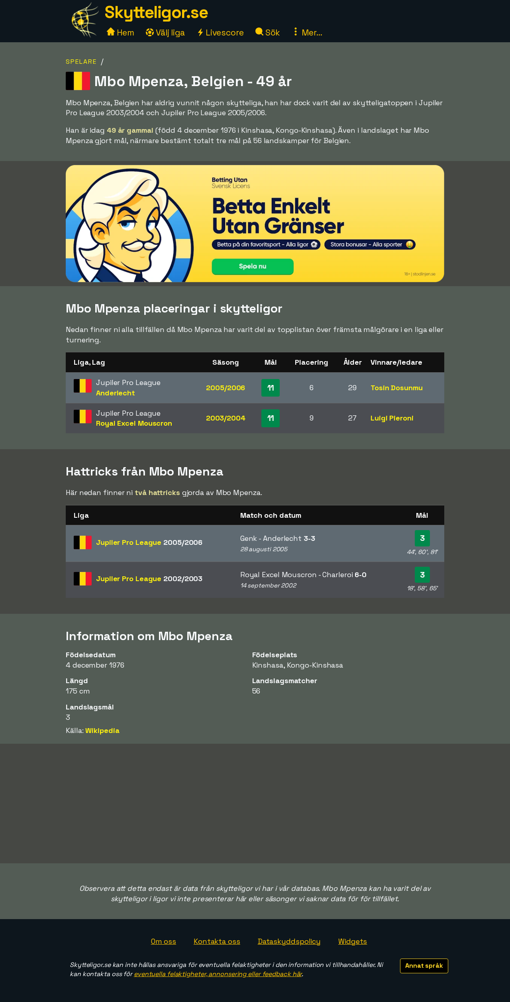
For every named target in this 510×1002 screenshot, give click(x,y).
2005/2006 (225, 387)
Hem (124, 32)
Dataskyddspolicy (289, 941)
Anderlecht (115, 392)
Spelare (81, 61)
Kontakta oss (217, 941)
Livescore (224, 32)
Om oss (163, 941)
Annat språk (424, 965)
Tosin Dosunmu (397, 387)
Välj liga (169, 32)
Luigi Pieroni (392, 417)
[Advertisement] (255, 803)
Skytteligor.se (156, 12)
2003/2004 (225, 417)
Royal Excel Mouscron (134, 423)
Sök (271, 32)
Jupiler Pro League (149, 542)
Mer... (311, 32)
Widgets (352, 941)
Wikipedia (102, 730)
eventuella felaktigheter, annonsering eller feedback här (218, 974)
